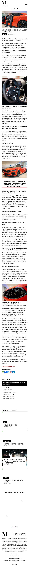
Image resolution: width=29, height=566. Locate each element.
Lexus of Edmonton (8, 396)
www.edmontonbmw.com (8, 366)
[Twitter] (8, 372)
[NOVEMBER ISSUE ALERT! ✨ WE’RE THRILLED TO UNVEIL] (22, 516)
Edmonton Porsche (8, 398)
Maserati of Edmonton (9, 392)
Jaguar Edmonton (8, 394)
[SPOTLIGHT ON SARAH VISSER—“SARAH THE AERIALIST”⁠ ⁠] (7, 501)
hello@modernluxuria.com (14, 558)
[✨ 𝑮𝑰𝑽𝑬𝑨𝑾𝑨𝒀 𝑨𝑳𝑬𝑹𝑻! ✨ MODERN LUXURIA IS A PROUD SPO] (7, 516)
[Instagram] (11, 372)
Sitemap (14, 564)
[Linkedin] (13, 372)
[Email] (3, 372)
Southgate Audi (7, 390)
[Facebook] (5, 372)
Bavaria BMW (6, 387)
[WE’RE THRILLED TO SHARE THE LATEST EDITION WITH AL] (22, 501)
